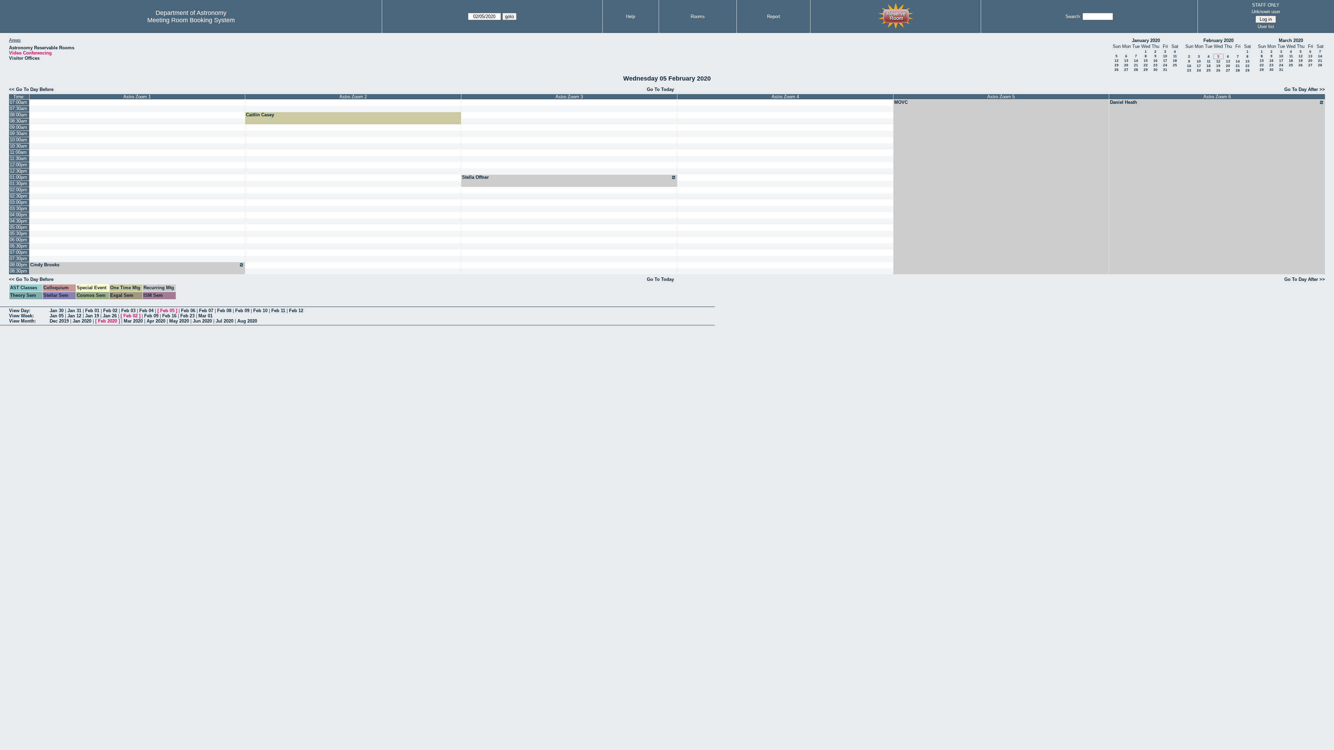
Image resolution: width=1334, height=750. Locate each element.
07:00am (18, 102)
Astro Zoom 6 (1217, 96)
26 (1116, 70)
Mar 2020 (133, 321)
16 (1155, 60)
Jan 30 (57, 310)
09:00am (18, 127)
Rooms (698, 16)
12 (1116, 60)
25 (1175, 65)
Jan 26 (110, 315)
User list (1266, 26)
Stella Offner (475, 177)
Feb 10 (260, 310)
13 (1126, 60)
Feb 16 (169, 315)
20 (1126, 65)
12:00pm (18, 164)
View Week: (21, 315)
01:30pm (18, 183)
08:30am (18, 121)
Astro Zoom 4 (785, 96)
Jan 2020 (82, 321)
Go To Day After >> (1304, 89)
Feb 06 (188, 310)
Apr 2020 (156, 321)
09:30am (18, 133)
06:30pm (18, 246)
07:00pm (18, 252)
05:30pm (18, 233)
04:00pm (18, 214)
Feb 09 (242, 310)
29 (1146, 70)
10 (1165, 56)
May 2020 (179, 321)
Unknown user (1266, 11)
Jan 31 (74, 310)
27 (1126, 70)
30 (1155, 70)
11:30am (18, 158)
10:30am (18, 146)
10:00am (18, 139)
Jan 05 (57, 315)
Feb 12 (296, 310)
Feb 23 (187, 315)
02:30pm (18, 196)
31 (1165, 70)
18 (1175, 60)
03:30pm (18, 208)
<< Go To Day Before (31, 89)
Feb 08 (224, 310)
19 (1116, 65)
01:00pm (18, 177)
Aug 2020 (247, 321)
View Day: (19, 310)
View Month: (22, 321)
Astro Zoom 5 (1001, 96)
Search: (1073, 16)
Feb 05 (167, 310)
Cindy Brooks (44, 264)
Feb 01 (92, 310)
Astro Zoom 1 (137, 96)
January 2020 (1146, 40)
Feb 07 (206, 310)
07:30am (18, 108)
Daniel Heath (1123, 102)
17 (1165, 60)
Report (773, 16)
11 (1175, 56)
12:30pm (18, 171)
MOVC (901, 102)
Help (630, 16)
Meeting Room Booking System (191, 20)
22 (1146, 65)
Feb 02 (110, 310)
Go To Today (660, 89)
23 (1155, 65)
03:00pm (18, 202)
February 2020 (1218, 40)
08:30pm (18, 271)
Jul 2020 (224, 321)
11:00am (18, 152)
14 (1136, 60)
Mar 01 (205, 315)
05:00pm (18, 227)
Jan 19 (92, 315)
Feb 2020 (107, 321)
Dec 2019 (59, 321)
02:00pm (18, 189)
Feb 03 (128, 310)
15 (1146, 60)
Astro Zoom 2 (353, 96)
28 (1136, 70)
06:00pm (18, 239)
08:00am (18, 114)
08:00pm (18, 264)
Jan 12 (74, 315)
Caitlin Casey (260, 114)
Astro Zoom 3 (569, 96)
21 (1136, 65)
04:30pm (18, 221)
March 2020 (1291, 40)
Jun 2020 (202, 321)
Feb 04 (146, 310)
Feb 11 (278, 310)
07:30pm (18, 258)
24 (1165, 65)
